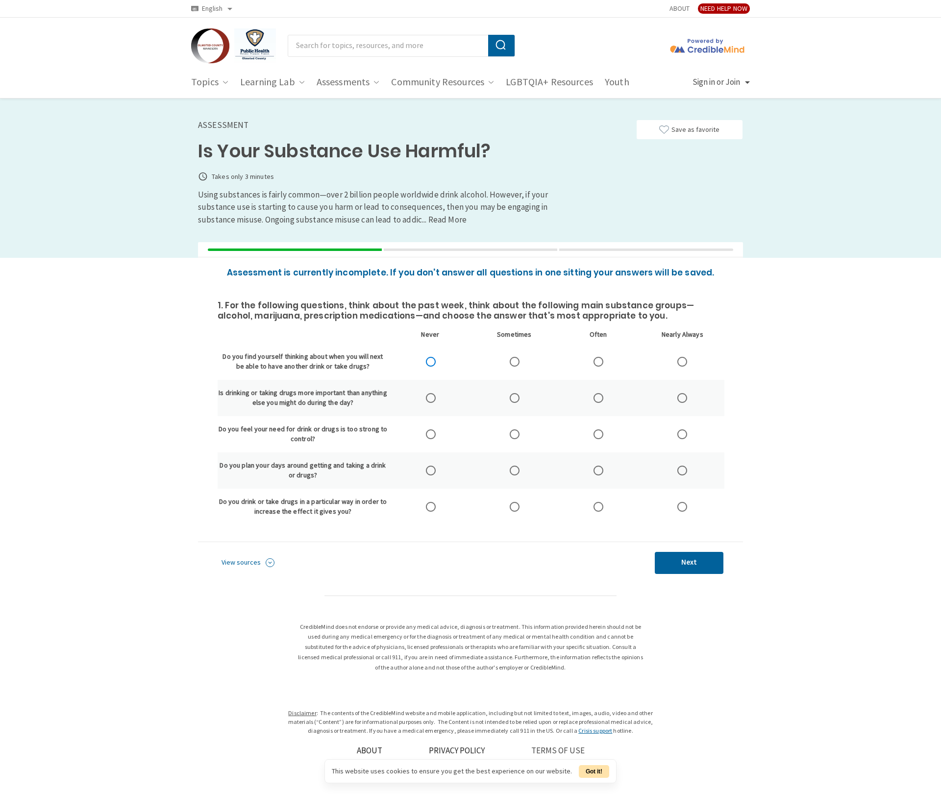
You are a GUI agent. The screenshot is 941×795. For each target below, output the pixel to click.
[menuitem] (205, 82)
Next (689, 562)
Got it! (594, 771)
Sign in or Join (716, 82)
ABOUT (679, 8)
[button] (248, 562)
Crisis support (595, 731)
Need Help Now (723, 8)
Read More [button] (447, 220)
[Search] (501, 45)
